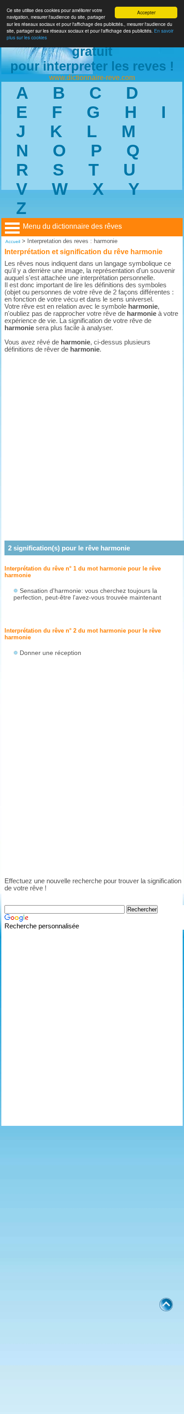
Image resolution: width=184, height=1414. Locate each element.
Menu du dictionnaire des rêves (72, 226)
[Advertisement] (92, 447)
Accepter (146, 12)
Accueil (12, 241)
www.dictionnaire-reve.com (92, 77)
